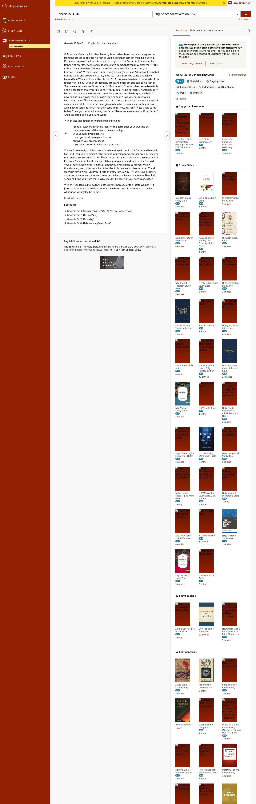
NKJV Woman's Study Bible (182, 577)
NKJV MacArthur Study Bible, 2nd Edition (207, 496)
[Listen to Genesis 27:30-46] (91, 31)
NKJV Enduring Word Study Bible (207, 454)
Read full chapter (73, 198)
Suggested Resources (191, 106)
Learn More (216, 63)
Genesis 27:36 (75, 211)
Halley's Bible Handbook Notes (183, 771)
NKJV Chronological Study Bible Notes (185, 454)
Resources (181, 30)
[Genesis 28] (167, 135)
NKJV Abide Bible (207, 408)
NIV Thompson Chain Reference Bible (230, 368)
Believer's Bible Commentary (229, 686)
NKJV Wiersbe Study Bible (229, 537)
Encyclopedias (187, 595)
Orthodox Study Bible (206, 577)
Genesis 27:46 (75, 223)
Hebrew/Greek (198, 30)
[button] (239, 3)
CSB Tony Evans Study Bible (183, 199)
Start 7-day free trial (192, 63)
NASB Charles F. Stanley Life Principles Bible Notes (207, 242)
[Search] (246, 14)
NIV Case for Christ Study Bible (208, 284)
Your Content (215, 30)
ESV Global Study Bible (207, 199)
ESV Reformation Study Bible (230, 199)
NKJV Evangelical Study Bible (230, 454)
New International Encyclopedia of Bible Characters (231, 631)
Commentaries (188, 652)
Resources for (194, 74)
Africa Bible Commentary (181, 686)
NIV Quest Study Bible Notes (230, 327)
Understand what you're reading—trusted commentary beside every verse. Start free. (140, 2)
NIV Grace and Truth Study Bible (184, 327)
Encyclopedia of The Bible (206, 630)
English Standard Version (79, 241)
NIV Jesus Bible (206, 325)
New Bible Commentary (205, 140)
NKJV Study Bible (207, 535)
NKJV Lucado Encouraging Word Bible (184, 496)
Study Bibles (186, 165)
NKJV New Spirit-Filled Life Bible (183, 537)
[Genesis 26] (56, 135)
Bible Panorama (183, 724)
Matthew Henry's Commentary (230, 771)
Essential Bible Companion (206, 726)
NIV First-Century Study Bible (230, 284)
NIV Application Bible (230, 239)
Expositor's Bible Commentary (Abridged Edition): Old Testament (184, 143)
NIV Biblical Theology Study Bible (183, 286)
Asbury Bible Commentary (205, 686)
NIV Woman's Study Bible (182, 409)
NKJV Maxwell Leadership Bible (230, 494)
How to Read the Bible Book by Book (208, 771)
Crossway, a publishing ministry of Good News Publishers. (110, 248)
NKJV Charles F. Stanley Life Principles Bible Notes (230, 412)
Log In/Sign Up (242, 2)
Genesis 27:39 (75, 215)
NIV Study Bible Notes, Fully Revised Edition (206, 368)
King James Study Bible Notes (184, 239)
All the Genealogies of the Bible (185, 630)
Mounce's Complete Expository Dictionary (227, 143)
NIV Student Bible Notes (184, 366)
